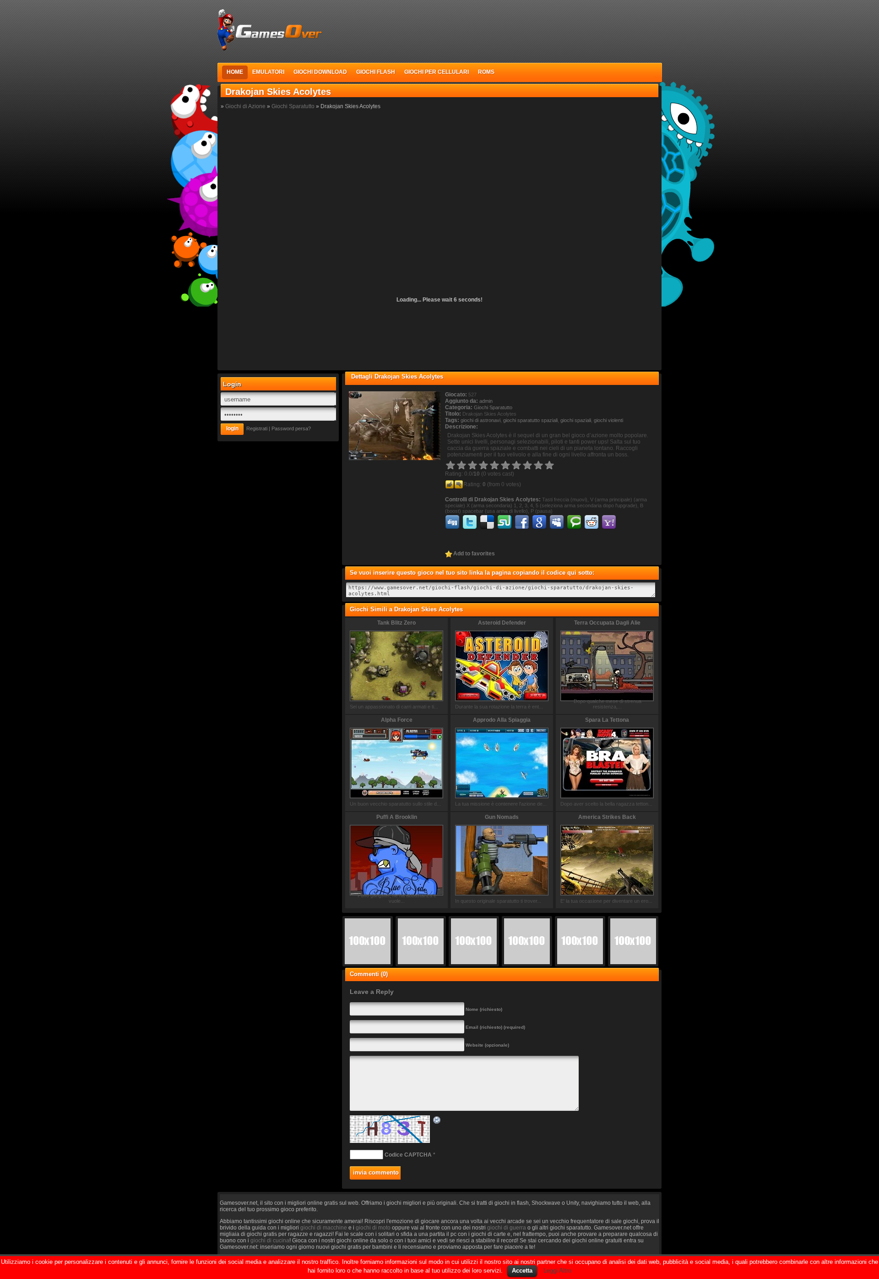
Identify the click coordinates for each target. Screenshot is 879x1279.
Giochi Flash (375, 72)
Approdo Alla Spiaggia (502, 720)
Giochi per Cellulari (436, 72)
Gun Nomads (502, 817)
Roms (486, 72)
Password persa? (291, 428)
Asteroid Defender (502, 623)
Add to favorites (474, 553)
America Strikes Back (607, 817)
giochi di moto (373, 1227)
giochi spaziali (575, 420)
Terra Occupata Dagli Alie (607, 623)
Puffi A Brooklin (396, 817)
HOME (235, 72)
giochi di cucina (269, 1240)
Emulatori (268, 72)
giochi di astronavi (480, 420)
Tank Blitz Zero (396, 623)
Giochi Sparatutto (293, 106)
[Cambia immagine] (437, 1121)
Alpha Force (396, 720)
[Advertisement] (495, 29)
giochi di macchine (323, 1227)
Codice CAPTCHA (408, 1155)
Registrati (256, 428)
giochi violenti (608, 420)
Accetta (522, 1270)
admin (486, 401)
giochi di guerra (506, 1227)
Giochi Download (320, 72)
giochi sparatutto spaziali (530, 420)
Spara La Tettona (607, 720)
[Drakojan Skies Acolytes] (394, 458)
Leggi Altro (557, 1270)
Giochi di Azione (245, 106)
